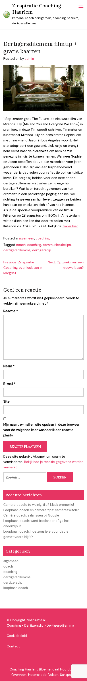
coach (21, 245)
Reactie (10, 311)
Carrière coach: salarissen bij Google (31, 515)
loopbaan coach (15, 588)
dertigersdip (41, 250)
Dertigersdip (34, 625)
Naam (8, 366)
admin (29, 58)
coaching (43, 238)
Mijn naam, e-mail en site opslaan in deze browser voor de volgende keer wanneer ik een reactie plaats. (41, 430)
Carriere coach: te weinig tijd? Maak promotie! (38, 504)
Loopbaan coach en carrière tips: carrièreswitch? (41, 510)
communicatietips (57, 245)
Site (6, 401)
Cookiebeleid (17, 636)
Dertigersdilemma (60, 625)
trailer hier (70, 226)
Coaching (14, 625)
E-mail (9, 384)
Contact (13, 646)
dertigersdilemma (17, 250)
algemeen (26, 238)
